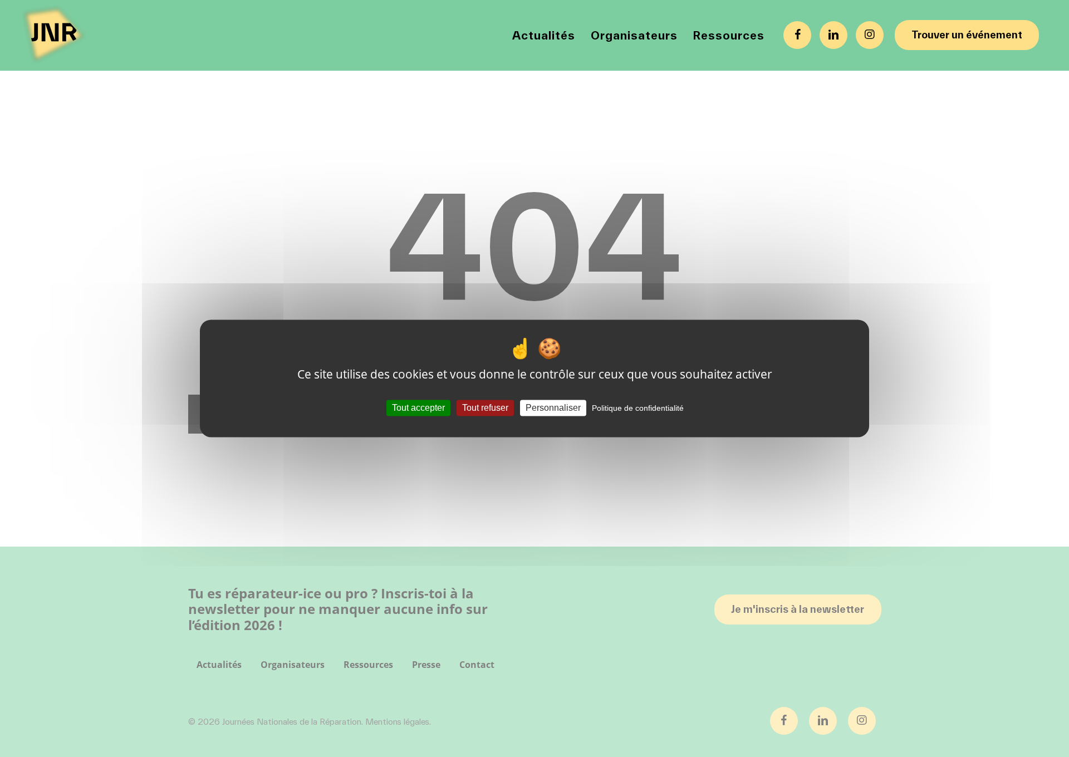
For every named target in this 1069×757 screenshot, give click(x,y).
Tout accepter (418, 407)
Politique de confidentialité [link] (638, 408)
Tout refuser (485, 407)
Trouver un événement (966, 35)
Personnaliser (553, 407)
